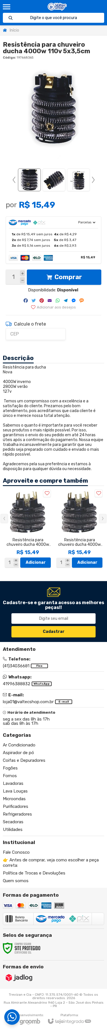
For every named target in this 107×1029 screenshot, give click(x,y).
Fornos (10, 775)
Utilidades (13, 829)
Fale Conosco (16, 852)
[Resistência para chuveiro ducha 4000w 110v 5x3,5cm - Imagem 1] (29, 179)
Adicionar (36, 562)
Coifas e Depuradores (24, 760)
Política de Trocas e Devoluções (34, 873)
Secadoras (13, 821)
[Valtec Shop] (57, 7)
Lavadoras (13, 783)
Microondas (14, 798)
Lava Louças (15, 791)
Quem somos (16, 880)
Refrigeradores (17, 814)
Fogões (10, 768)
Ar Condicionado (19, 745)
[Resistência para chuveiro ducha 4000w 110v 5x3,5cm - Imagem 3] (78, 179)
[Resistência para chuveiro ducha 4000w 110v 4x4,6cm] (28, 528)
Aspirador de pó (18, 752)
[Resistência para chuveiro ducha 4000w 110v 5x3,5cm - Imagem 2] (54, 179)
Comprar (68, 277)
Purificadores (15, 806)
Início (14, 30)
